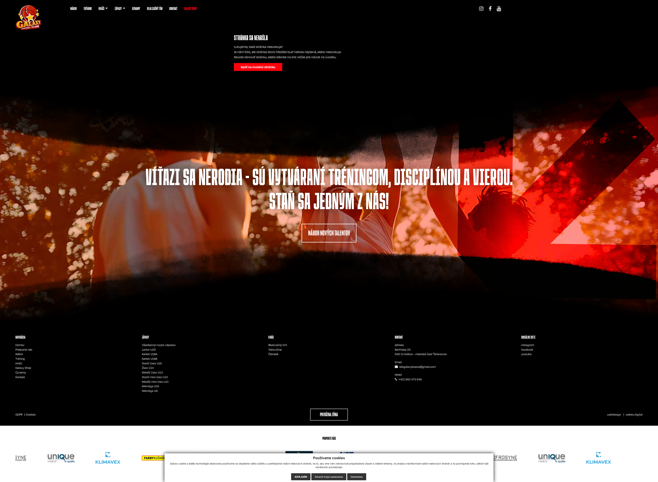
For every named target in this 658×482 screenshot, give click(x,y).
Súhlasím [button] (301, 476)
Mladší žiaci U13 (152, 372)
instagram (527, 345)
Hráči (18, 363)
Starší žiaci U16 (152, 363)
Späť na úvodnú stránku (258, 67)
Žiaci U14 (148, 368)
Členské (273, 354)
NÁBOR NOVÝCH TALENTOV (329, 233)
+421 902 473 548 (410, 379)
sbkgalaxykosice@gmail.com (417, 366)
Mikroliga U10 (150, 386)
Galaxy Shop (23, 368)
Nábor (19, 354)
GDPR (18, 414)
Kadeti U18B (149, 358)
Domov (19, 345)
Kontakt (20, 377)
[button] (103, 8)
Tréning (20, 358)
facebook (527, 349)
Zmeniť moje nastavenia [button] (329, 476)
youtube (526, 354)
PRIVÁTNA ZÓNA (329, 415)
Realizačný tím (277, 345)
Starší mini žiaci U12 (155, 377)
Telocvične (275, 349)
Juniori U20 (149, 349)
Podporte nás (23, 349)
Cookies (31, 414)
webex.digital (634, 414)
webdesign (614, 414)
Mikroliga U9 (150, 391)
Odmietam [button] (357, 476)
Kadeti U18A (149, 354)
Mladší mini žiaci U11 (155, 381)
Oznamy (20, 372)
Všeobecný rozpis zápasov (159, 345)
